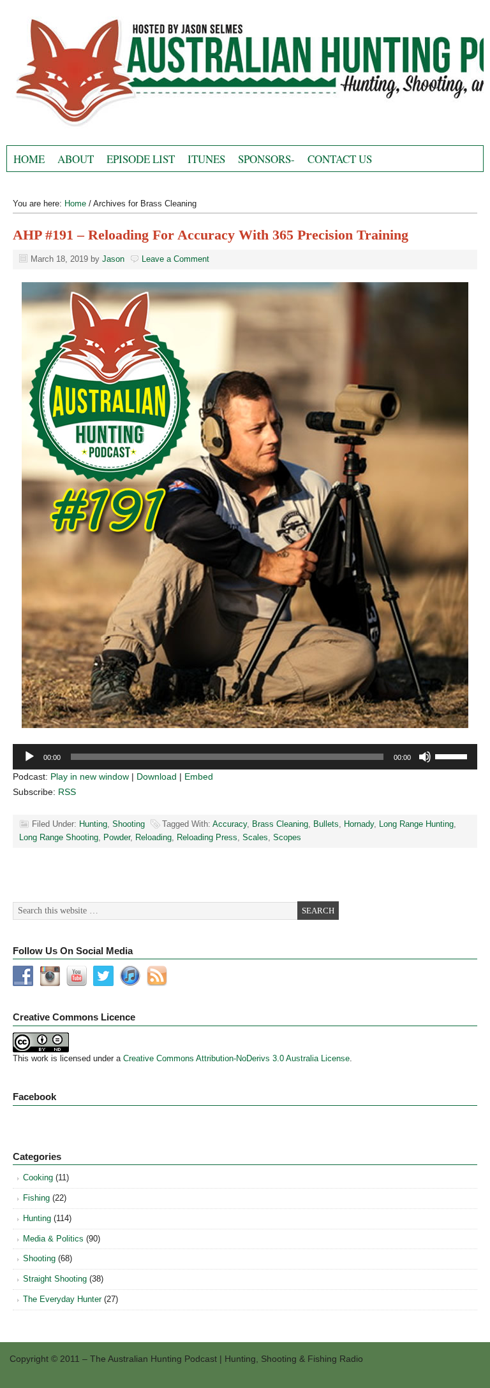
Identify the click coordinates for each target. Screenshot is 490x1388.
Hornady (359, 824)
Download (157, 776)
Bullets (326, 824)
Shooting (128, 824)
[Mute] (425, 756)
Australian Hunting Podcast (149, 76)
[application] (245, 756)
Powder (116, 837)
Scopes (287, 837)
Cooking (38, 1177)
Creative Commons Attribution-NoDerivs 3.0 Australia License (236, 1058)
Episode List (141, 159)
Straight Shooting (55, 1279)
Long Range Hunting (416, 824)
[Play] (29, 756)
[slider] (453, 755)
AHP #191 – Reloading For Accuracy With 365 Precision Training (210, 235)
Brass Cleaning (280, 824)
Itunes (206, 159)
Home (29, 159)
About (75, 159)
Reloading (153, 837)
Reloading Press (207, 837)
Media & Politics (53, 1238)
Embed (198, 776)
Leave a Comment (175, 259)
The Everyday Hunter (62, 1299)
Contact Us (340, 159)
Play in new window (89, 776)
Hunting (93, 824)
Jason (113, 259)
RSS (67, 792)
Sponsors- (266, 159)
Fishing (36, 1198)
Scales (255, 837)
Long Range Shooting (58, 837)
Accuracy (229, 824)
